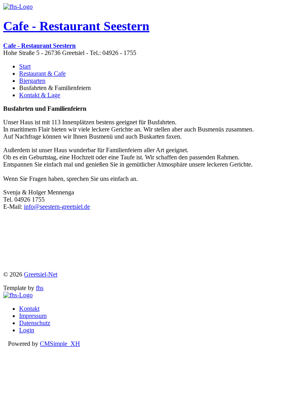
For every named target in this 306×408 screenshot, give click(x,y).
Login (26, 330)
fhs (39, 287)
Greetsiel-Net (40, 274)
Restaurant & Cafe (42, 73)
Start (25, 66)
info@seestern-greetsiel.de (57, 206)
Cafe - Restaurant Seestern (76, 26)
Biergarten (32, 80)
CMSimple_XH (60, 343)
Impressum (33, 315)
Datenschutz (34, 323)
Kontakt (29, 308)
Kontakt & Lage (39, 95)
